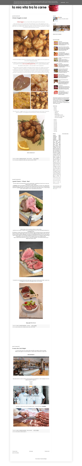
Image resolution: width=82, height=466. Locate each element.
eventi (54, 172)
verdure (55, 136)
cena (60, 170)
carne (16, 431)
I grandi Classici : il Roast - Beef (21, 181)
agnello (58, 153)
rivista (54, 156)
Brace (55, 152)
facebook (18, 431)
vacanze (58, 148)
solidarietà (54, 182)
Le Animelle (60, 63)
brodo (54, 170)
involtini (58, 161)
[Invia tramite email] (33, 158)
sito (25, 431)
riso (58, 155)
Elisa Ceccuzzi (33, 322)
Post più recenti (15, 451)
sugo (58, 167)
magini (24, 431)
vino (58, 146)
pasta (57, 141)
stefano (60, 17)
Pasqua (54, 169)
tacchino (57, 158)
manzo (54, 139)
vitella (54, 142)
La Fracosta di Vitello (61, 52)
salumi (54, 144)
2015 (55, 120)
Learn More (63, 2)
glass (60, 172)
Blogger (45, 458)
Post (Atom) (17, 452)
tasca (53, 183)
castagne (59, 152)
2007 (55, 131)
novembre (56, 111)
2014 (55, 122)
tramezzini (56, 183)
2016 (55, 119)
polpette (58, 157)
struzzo (58, 182)
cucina (60, 154)
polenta (58, 175)
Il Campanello (60, 85)
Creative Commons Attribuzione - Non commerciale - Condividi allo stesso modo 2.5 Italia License (61, 102)
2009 (55, 128)
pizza (55, 155)
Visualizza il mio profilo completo (63, 18)
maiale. (54, 157)
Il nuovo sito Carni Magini (19, 348)
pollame (59, 142)
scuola (55, 167)
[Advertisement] (31, 170)
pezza (57, 174)
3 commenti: (28, 325)
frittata (57, 172)
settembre (56, 113)
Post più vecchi (47, 451)
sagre (58, 181)
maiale (54, 138)
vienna (54, 159)
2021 (55, 107)
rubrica (54, 181)
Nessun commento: (29, 158)
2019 (55, 108)
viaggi (59, 144)
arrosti (59, 140)
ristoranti (54, 140)
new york (59, 166)
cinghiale (55, 171)
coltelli (58, 171)
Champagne (58, 159)
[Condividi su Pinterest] (38, 158)
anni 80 (58, 169)
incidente (55, 166)
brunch (57, 170)
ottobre (56, 112)
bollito (54, 146)
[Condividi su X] (35, 158)
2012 (55, 124)
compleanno (55, 154)
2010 (55, 127)
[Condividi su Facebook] (37, 158)
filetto (53, 161)
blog (58, 156)
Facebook (31, 381)
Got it (67, 2)
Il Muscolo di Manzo (61, 74)
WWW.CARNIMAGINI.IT (31, 152)
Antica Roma (57, 168)
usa (54, 153)
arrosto (57, 143)
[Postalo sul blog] (34, 158)
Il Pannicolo (60, 41)
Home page (31, 451)
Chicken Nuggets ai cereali (19, 18)
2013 (55, 123)
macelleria (21, 431)
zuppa (54, 168)
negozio (54, 174)
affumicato (54, 160)
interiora (56, 145)
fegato (58, 160)
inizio (54, 173)
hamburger (54, 147)
